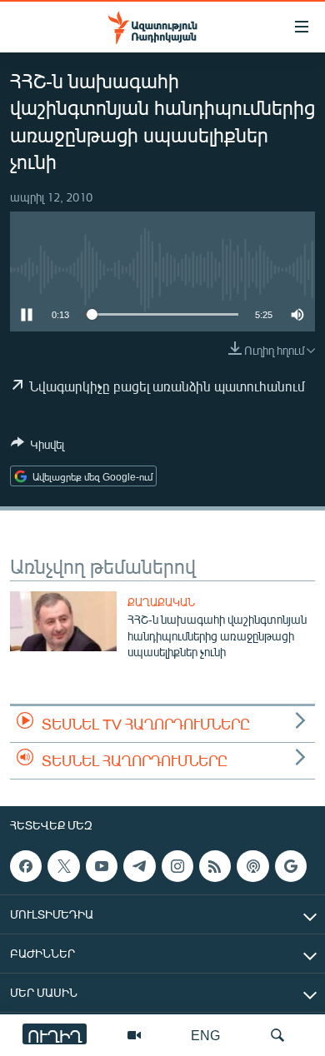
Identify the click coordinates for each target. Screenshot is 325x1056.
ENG (205, 1035)
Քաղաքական (161, 602)
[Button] (37, 447)
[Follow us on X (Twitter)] (63, 866)
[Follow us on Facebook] (26, 866)
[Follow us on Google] (291, 866)
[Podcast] (252, 866)
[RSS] (215, 866)
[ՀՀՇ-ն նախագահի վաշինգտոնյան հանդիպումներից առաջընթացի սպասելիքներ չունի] (63, 621)
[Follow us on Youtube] (102, 866)
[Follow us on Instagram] (177, 866)
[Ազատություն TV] (134, 1035)
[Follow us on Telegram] (139, 866)
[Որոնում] (277, 1035)
